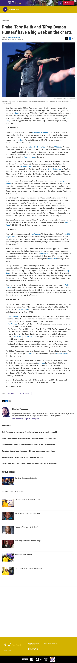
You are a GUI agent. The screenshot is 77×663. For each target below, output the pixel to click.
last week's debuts (35, 147)
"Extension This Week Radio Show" (26, 527)
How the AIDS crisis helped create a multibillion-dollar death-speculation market (29, 464)
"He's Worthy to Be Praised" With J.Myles (28, 568)
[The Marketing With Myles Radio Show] (8, 516)
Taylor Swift (52, 259)
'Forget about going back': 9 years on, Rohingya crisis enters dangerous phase (28, 451)
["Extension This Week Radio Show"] (8, 530)
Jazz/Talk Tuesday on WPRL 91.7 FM (27, 499)
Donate (69, 3)
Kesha (19, 140)
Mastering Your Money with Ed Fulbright (28, 541)
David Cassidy (18, 336)
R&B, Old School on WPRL (23, 554)
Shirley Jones (32, 336)
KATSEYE (57, 147)
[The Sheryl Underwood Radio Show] (8, 481)
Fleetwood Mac (29, 157)
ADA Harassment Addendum (33, 644)
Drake (17, 113)
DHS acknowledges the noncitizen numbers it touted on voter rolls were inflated (29, 438)
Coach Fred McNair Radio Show (12, 492)
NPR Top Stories (24, 393)
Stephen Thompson (14, 38)
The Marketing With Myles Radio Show (27, 513)
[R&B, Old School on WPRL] (8, 557)
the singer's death (26, 166)
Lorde (45, 147)
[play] (5, 9)
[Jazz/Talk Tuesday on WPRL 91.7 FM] (8, 503)
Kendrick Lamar (43, 254)
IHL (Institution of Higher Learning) (33, 649)
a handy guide (22, 309)
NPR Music (5, 21)
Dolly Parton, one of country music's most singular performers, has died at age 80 (29, 432)
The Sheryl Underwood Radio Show (26, 478)
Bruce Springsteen (55, 169)
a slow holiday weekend (41, 132)
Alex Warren (35, 234)
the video (41, 363)
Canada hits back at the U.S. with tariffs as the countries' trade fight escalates (28, 445)
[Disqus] (38, 612)
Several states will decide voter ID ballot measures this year (22, 457)
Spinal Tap (31, 353)
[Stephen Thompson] (6, 411)
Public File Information (50, 644)
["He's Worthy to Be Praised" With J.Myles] (8, 571)
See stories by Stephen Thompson (25, 419)
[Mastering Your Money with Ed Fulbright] (8, 544)
